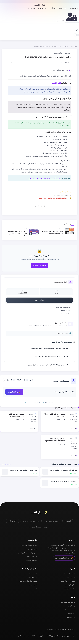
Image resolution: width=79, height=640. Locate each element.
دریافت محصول (39, 300)
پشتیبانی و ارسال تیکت (68, 581)
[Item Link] (72, 418)
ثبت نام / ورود (71, 577)
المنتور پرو (68, 521)
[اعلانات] (77, 30)
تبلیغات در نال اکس (23, 636)
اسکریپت (34, 588)
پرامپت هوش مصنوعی (68, 602)
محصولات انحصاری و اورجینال (28, 581)
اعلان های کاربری (70, 585)
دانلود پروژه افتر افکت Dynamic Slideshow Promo (55, 440)
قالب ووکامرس (32, 577)
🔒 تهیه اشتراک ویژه (14, 392)
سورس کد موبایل (70, 609)
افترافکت (65, 46)
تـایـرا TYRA (59, 419)
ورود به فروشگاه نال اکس (29, 545)
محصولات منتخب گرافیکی (39, 527)
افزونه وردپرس (70, 617)
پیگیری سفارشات (69, 588)
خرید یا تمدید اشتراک (39, 265)
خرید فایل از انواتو (31, 549)
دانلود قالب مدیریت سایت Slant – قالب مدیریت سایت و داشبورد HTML (17, 233)
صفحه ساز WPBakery (52, 521)
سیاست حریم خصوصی (68, 636)
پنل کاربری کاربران (69, 573)
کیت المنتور (71, 613)
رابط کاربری (71, 606)
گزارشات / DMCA (37, 636)
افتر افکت (56, 83)
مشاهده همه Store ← (5, 464)
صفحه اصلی (73, 46)
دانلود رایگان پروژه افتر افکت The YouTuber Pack (45, 178)
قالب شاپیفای (33, 585)
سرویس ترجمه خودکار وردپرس (27, 552)
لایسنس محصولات (31, 560)
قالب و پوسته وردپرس (30, 573)
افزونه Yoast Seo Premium (31, 521)
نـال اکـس (39, 4)
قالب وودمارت (12, 521)
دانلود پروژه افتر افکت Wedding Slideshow (16, 415)
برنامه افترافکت (30, 169)
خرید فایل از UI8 (32, 556)
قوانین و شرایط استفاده (52, 636)
